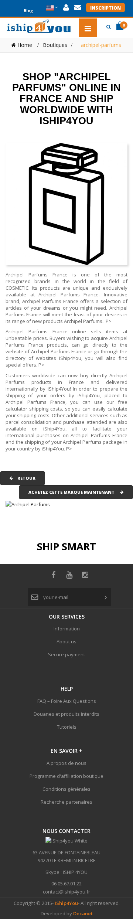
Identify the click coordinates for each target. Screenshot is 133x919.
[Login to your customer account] (66, 7)
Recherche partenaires (66, 802)
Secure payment (66, 654)
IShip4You (66, 903)
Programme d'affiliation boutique (66, 776)
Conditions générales (66, 789)
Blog (28, 10)
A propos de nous (66, 763)
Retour (24, 478)
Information (67, 628)
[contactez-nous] (77, 7)
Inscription (105, 8)
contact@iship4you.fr (66, 891)
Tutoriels (66, 727)
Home (24, 44)
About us (66, 641)
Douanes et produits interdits (66, 714)
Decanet (83, 913)
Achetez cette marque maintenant (74, 492)
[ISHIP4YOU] (39, 26)
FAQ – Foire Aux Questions (66, 701)
